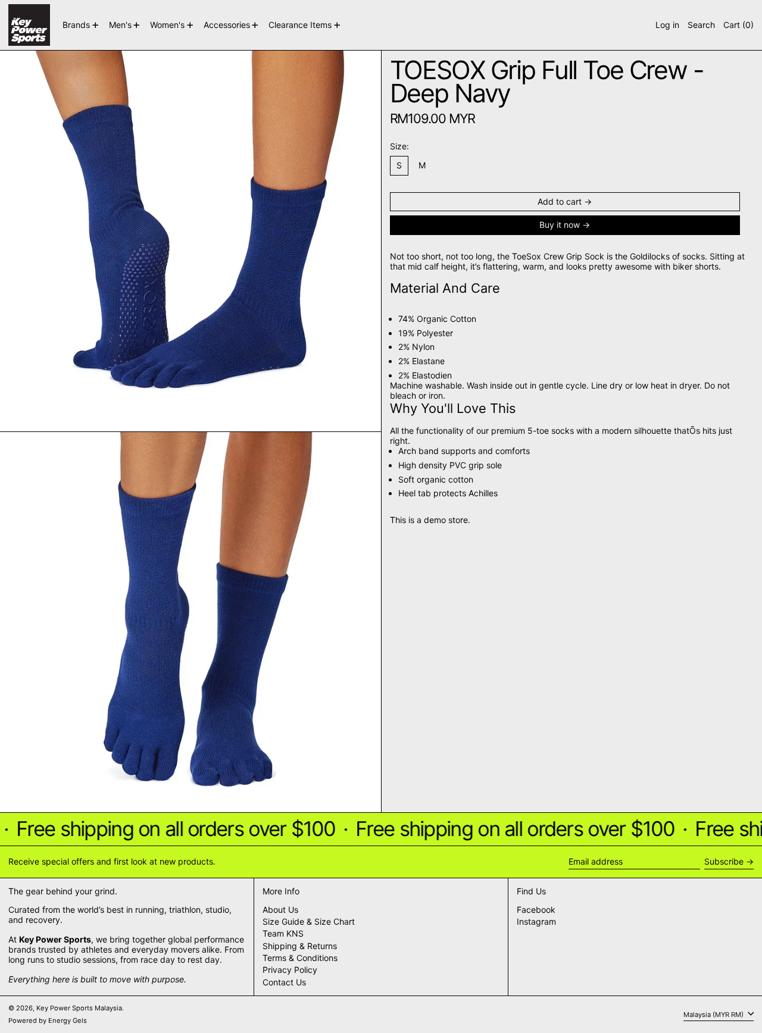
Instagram (536, 921)
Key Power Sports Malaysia (79, 1008)
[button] (701, 25)
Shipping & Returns (300, 946)
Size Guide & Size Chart (309, 921)
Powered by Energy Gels (47, 1020)
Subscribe (724, 861)
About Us (280, 909)
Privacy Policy (290, 970)
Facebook (536, 910)
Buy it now (559, 225)
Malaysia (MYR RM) (714, 1014)
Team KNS (283, 933)
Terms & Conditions (300, 958)
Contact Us (284, 982)
